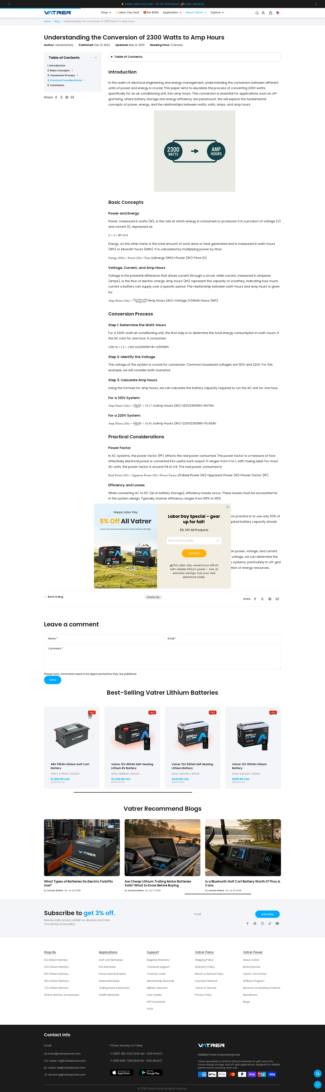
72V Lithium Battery (56, 988)
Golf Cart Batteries (111, 960)
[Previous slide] (9, 4)
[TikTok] (270, 923)
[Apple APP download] (121, 1072)
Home (47, 21)
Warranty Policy (205, 967)
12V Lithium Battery (56, 960)
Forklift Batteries (109, 995)
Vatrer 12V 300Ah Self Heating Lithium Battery (192, 766)
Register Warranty (158, 960)
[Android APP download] (151, 1072)
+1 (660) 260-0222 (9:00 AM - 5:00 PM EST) (136, 1053)
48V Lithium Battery (56, 981)
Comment (55, 648)
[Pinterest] (255, 923)
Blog (57, 21)
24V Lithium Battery (56, 967)
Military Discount (157, 988)
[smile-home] (318, 1073)
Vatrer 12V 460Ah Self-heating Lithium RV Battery (132, 766)
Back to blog (55, 596)
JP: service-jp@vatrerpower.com (65, 1074)
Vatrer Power (155, 1088)
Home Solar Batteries (112, 974)
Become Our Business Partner (261, 988)
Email (172, 638)
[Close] (227, 507)
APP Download (156, 1002)
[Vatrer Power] (211, 1046)
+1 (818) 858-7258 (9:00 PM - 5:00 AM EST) (136, 1061)
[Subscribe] (217, 541)
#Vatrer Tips (153, 597)
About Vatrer (251, 960)
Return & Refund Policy (209, 974)
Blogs (246, 1002)
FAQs (150, 1009)
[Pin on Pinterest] (68, 97)
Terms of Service (205, 988)
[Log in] (263, 12)
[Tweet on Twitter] (62, 97)
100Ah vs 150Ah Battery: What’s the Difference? (242, 881)
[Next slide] (316, 4)
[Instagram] (262, 923)
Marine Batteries (109, 981)
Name (53, 638)
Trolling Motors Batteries (114, 988)
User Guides (154, 995)
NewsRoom (250, 995)
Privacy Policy (203, 995)
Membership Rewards (160, 981)
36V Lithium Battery (56, 974)
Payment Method (206, 981)
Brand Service (251, 967)
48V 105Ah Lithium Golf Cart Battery (70, 766)
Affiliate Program (253, 981)
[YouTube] (277, 923)
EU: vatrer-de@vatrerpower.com (64, 1067)
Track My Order (156, 974)
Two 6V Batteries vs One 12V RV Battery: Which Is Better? (161, 883)
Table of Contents (128, 57)
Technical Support (158, 967)
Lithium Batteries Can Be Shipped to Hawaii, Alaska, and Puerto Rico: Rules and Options (78, 883)
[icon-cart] (270, 12)
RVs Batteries (107, 967)
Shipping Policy (204, 960)
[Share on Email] (73, 97)
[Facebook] (247, 923)
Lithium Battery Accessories (61, 995)
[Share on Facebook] (57, 97)
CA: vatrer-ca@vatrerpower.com (65, 1061)
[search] (257, 12)
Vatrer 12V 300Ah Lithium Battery (249, 766)
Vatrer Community (255, 974)
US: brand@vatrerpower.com (62, 1053)
